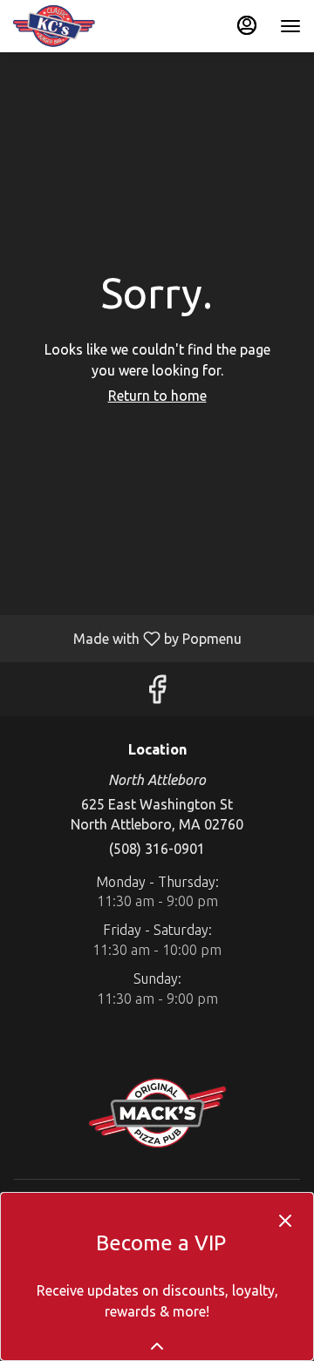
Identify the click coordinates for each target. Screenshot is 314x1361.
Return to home (157, 395)
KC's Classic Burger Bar (157, 1113)
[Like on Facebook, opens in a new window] (157, 693)
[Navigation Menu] (290, 26)
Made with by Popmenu (127, 638)
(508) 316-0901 (157, 849)
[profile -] (246, 25)
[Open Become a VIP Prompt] (157, 1346)
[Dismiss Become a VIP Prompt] (285, 1221)
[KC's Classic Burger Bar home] (91, 26)
